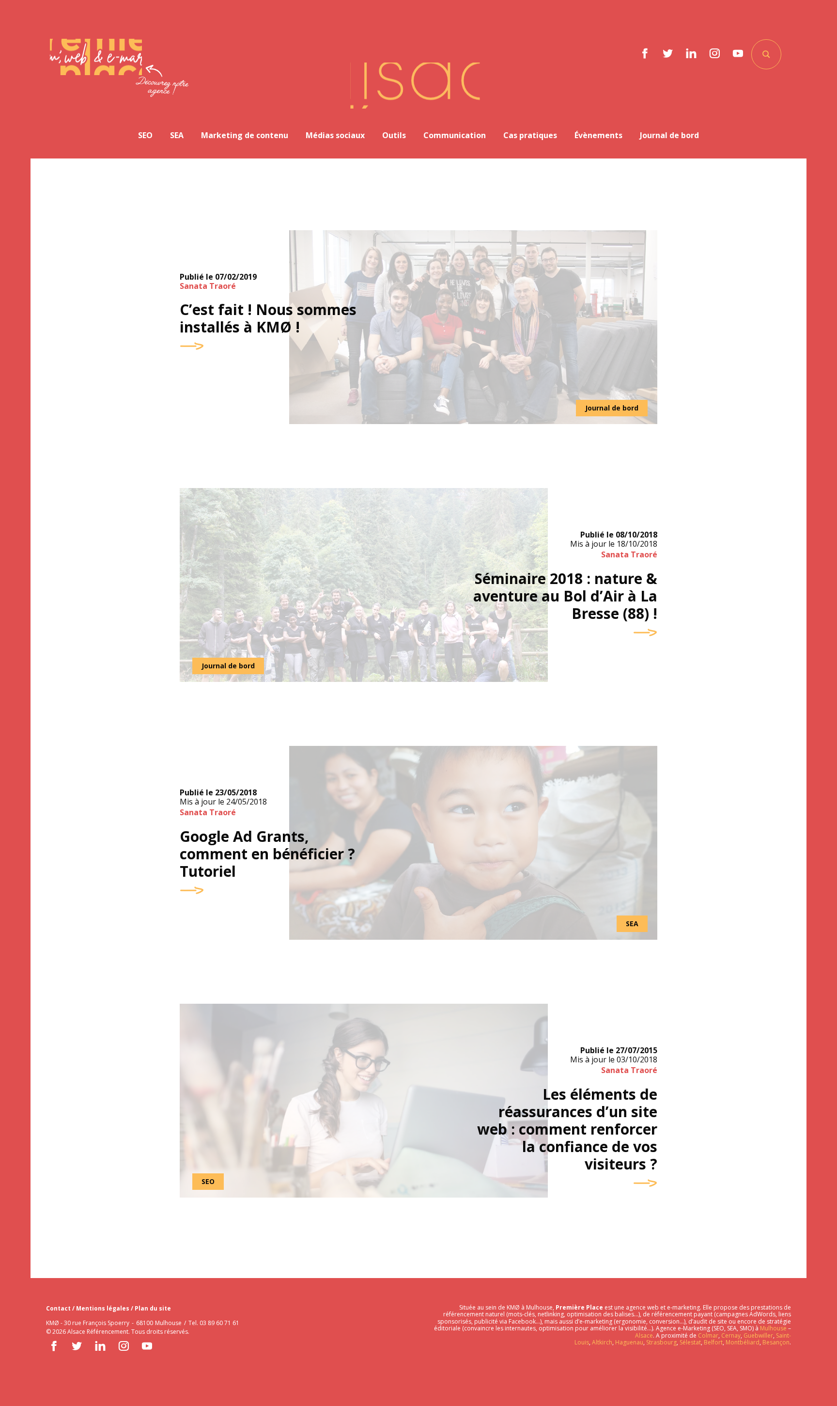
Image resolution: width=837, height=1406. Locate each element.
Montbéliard (743, 1342)
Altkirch (601, 1342)
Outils (394, 135)
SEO (145, 135)
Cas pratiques (530, 135)
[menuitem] (145, 135)
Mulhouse (773, 1328)
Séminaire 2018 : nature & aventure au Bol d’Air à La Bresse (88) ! (565, 596)
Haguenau (629, 1342)
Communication (454, 135)
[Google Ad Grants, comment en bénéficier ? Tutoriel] (473, 843)
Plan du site (153, 1308)
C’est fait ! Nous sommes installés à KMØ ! (268, 318)
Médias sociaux (335, 135)
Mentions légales (103, 1308)
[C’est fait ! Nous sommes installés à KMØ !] (473, 327)
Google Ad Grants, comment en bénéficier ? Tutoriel (267, 854)
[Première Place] (96, 57)
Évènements (598, 135)
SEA (177, 135)
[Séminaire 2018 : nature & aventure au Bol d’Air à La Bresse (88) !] (364, 585)
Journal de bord (669, 135)
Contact (59, 1308)
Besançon (776, 1342)
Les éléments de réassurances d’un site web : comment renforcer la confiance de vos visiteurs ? (567, 1129)
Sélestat (690, 1342)
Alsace (644, 1335)
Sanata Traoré (208, 286)
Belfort (713, 1342)
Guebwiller (758, 1335)
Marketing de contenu (244, 135)
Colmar (708, 1335)
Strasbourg (661, 1342)
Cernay (731, 1335)
